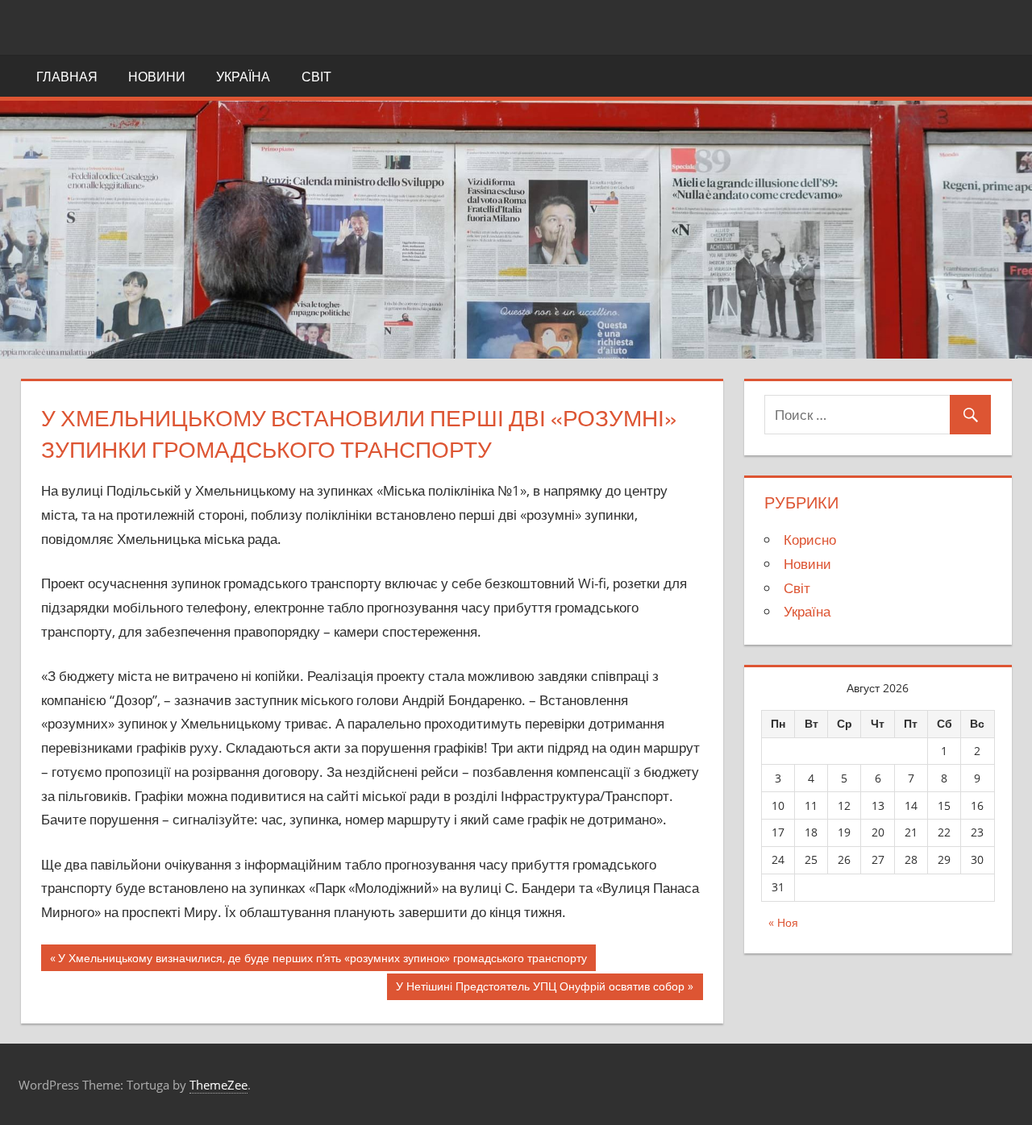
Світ (316, 76)
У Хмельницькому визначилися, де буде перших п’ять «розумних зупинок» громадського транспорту (322, 960)
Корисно (810, 539)
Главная (67, 76)
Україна (243, 76)
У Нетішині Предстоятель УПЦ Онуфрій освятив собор (540, 989)
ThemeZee (218, 1085)
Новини (156, 76)
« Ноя (783, 922)
